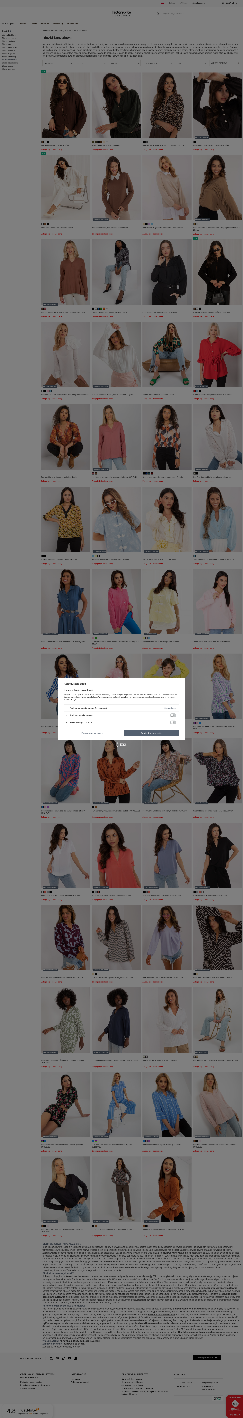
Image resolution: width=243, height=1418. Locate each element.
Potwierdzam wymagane (92, 733)
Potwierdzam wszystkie (151, 733)
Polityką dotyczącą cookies (128, 694)
